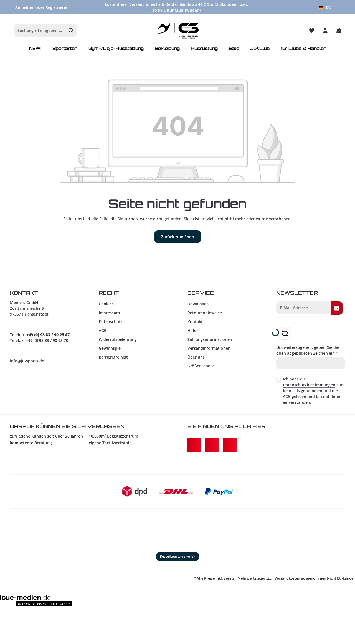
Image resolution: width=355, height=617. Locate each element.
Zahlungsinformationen (209, 339)
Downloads (198, 303)
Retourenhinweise (204, 312)
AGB (102, 330)
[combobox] (39, 30)
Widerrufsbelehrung (118, 339)
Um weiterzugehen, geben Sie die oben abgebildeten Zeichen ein (307, 350)
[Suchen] (71, 30)
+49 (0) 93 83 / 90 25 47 (48, 334)
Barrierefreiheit (113, 357)
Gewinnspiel (110, 348)
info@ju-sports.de (27, 361)
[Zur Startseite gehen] (177, 30)
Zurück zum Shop (177, 236)
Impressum (109, 312)
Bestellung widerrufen (178, 556)
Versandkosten (287, 578)
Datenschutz (111, 321)
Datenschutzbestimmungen (309, 384)
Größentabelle (201, 366)
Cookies (106, 303)
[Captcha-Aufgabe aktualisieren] (284, 333)
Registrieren (57, 7)
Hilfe (191, 330)
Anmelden (24, 7)
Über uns (196, 357)
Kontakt (195, 321)
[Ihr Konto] (325, 30)
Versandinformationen (208, 348)
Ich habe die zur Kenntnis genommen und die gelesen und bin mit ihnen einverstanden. (313, 390)
